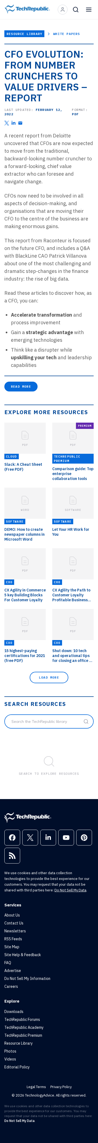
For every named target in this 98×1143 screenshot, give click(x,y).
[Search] (76, 9)
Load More (49, 677)
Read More (21, 386)
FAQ (7, 962)
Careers (11, 986)
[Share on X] (6, 123)
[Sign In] (63, 9)
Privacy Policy (61, 1087)
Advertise (12, 970)
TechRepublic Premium (23, 1035)
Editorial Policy (17, 1067)
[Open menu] (89, 9)
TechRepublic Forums (22, 1019)
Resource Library (24, 34)
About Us (12, 915)
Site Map (11, 946)
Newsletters (15, 931)
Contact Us (13, 923)
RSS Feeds (13, 938)
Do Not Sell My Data (70, 890)
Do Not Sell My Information (27, 978)
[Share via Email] (20, 123)
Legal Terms (36, 1087)
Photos (10, 1051)
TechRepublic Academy (24, 1027)
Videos (10, 1059)
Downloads (13, 1011)
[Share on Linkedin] (13, 123)
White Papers (66, 34)
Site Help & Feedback (22, 954)
